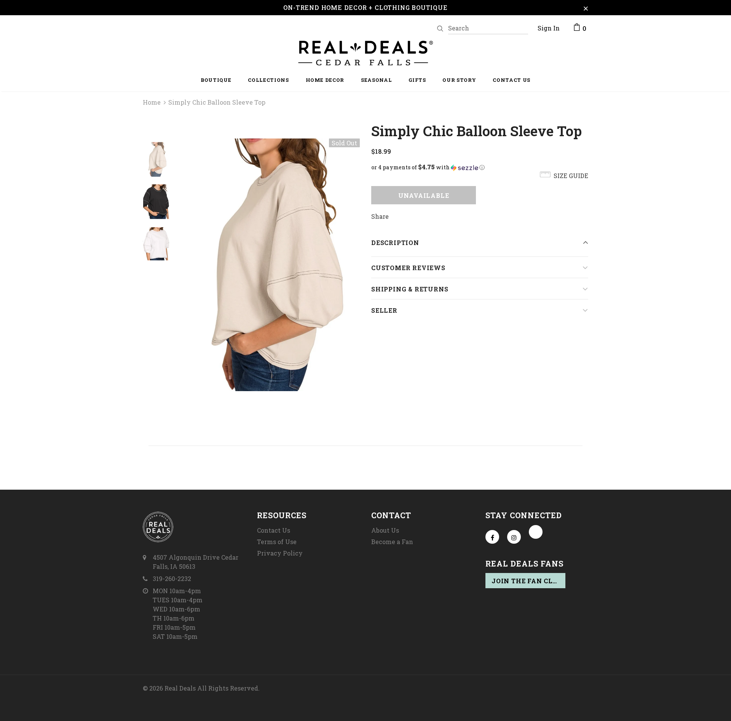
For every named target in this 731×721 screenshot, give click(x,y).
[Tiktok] (536, 532)
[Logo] (365, 53)
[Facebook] (492, 537)
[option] (268, 264)
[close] (585, 7)
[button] (479, 167)
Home (152, 102)
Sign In (549, 28)
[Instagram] (514, 537)
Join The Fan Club (527, 581)
